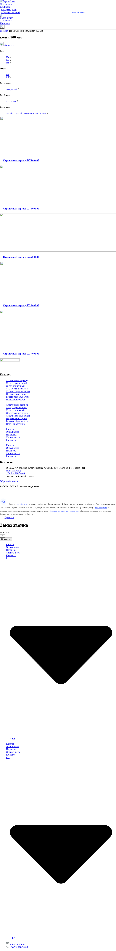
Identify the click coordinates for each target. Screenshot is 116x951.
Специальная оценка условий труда (18, 497)
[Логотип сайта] (10, 6)
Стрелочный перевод (17, 380)
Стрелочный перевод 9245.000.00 (21, 257)
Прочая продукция (15, 399)
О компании (12, 432)
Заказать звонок (78, 12)
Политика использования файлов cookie (20, 491)
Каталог (10, 429)
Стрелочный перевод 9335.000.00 (21, 353)
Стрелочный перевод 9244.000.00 (21, 208)
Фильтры (9, 45)
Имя (2, 532)
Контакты (11, 440)
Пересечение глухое (16, 394)
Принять (9, 517)
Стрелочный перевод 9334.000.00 (21, 305)
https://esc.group (22, 504)
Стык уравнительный (17, 388)
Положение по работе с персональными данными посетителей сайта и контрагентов (43, 494)
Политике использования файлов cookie (65, 511)
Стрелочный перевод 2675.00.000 (21, 160)
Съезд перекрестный (16, 383)
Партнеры (11, 434)
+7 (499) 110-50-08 (10, 12)
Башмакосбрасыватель (17, 397)
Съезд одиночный (15, 386)
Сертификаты (13, 437)
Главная (4, 30)
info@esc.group (8, 9)
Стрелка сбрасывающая (18, 391)
